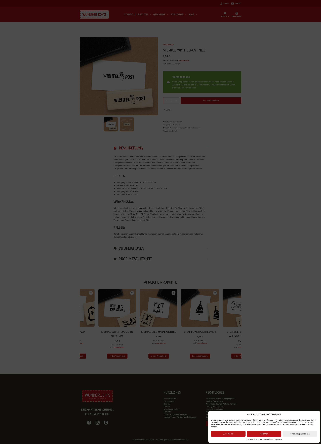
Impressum (278, 439)
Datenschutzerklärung (265, 439)
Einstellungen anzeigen (300, 434)
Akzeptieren (228, 434)
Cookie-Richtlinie (251, 439)
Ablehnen (264, 434)
